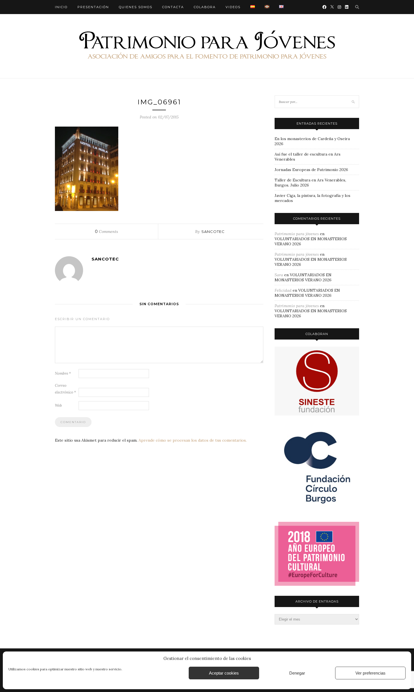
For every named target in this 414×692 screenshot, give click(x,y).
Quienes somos (135, 7)
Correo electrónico (65, 389)
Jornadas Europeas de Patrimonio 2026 (311, 169)
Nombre (63, 373)
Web (58, 405)
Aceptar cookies (224, 673)
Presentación (93, 7)
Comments (106, 231)
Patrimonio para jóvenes (297, 233)
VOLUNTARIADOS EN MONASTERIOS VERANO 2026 (303, 277)
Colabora (205, 7)
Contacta (173, 7)
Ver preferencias (370, 673)
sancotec (213, 231)
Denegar (297, 673)
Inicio (61, 7)
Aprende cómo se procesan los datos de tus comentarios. (193, 440)
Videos (233, 7)
